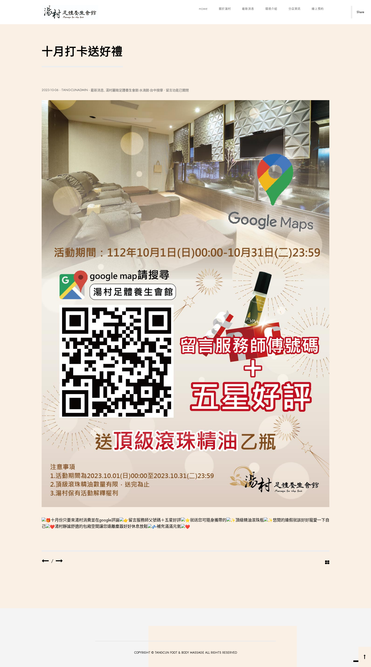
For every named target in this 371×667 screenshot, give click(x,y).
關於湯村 (225, 9)
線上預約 (318, 9)
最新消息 (248, 9)
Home (203, 9)
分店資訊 (294, 9)
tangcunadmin (74, 90)
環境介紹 (271, 9)
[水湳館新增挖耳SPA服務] (45, 561)
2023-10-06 (50, 90)
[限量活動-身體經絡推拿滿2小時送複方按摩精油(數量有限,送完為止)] (59, 561)
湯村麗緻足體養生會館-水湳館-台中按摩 (134, 90)
